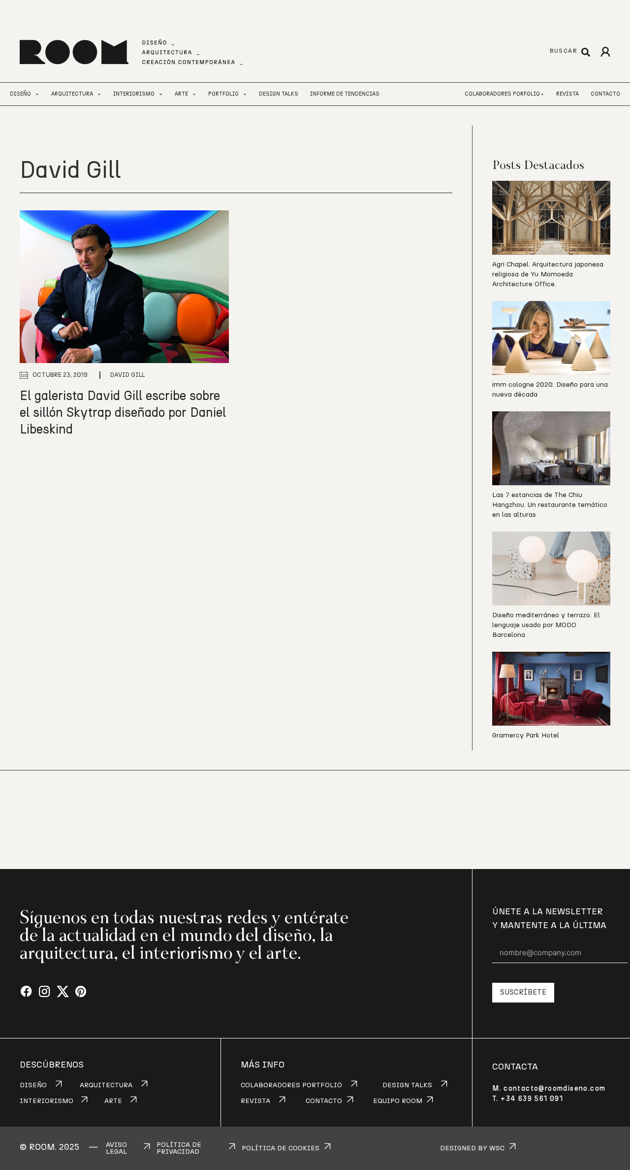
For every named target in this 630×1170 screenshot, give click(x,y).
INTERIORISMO (46, 1101)
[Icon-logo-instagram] (44, 992)
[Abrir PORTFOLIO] (245, 94)
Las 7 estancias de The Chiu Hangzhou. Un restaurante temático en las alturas (549, 505)
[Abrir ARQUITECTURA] (99, 94)
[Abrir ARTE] (194, 94)
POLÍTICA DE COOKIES (280, 1148)
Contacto (605, 94)
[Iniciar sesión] (605, 52)
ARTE (113, 1101)
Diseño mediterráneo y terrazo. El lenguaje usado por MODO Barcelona (546, 625)
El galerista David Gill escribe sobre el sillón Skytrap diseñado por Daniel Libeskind (123, 413)
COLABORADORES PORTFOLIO (291, 1085)
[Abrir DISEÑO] (37, 94)
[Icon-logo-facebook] (26, 992)
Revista (567, 94)
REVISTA (255, 1101)
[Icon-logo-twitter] (62, 992)
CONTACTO (324, 1101)
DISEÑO (33, 1085)
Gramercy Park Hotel (525, 735)
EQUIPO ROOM (397, 1101)
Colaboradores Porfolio (502, 94)
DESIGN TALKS (407, 1085)
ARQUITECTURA (106, 1085)
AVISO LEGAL (116, 1148)
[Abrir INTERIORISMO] (160, 94)
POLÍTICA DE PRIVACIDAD (179, 1148)
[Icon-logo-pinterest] (81, 992)
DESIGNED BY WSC (472, 1148)
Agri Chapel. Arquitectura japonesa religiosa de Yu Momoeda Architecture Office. (547, 274)
